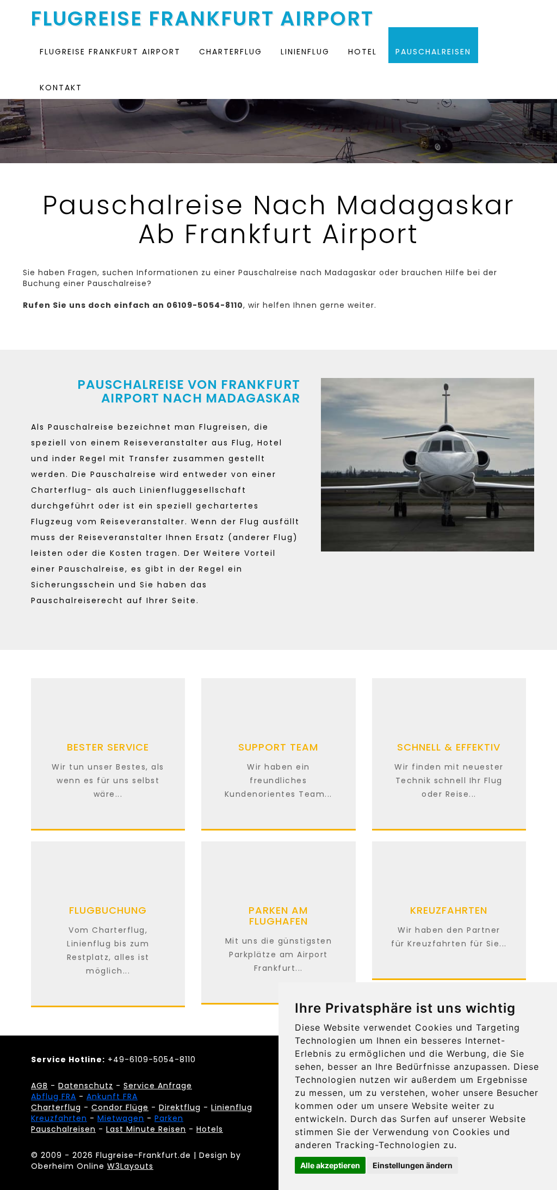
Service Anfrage (157, 1085)
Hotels (209, 1129)
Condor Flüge (119, 1107)
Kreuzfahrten (59, 1118)
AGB (39, 1085)
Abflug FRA (53, 1096)
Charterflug (230, 51)
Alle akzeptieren (330, 1165)
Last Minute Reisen (146, 1129)
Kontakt (61, 87)
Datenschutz (85, 1085)
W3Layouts (130, 1166)
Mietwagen (120, 1118)
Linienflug (305, 51)
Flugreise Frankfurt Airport (202, 15)
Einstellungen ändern (413, 1165)
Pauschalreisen (433, 51)
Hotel (362, 51)
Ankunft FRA (112, 1096)
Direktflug (180, 1107)
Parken (168, 1118)
